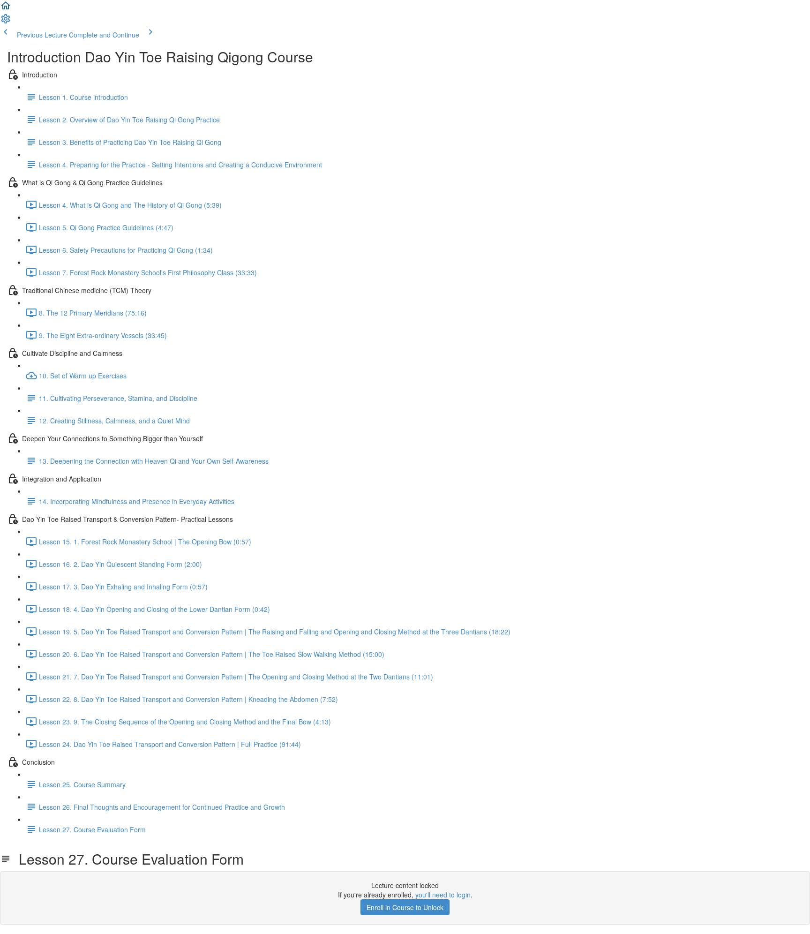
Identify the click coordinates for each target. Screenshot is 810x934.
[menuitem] (5, 21)
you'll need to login (443, 894)
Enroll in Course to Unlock (405, 907)
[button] (5, 8)
